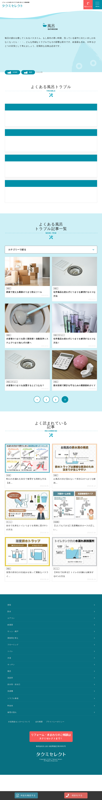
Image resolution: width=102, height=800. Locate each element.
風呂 (30, 72)
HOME (15, 72)
